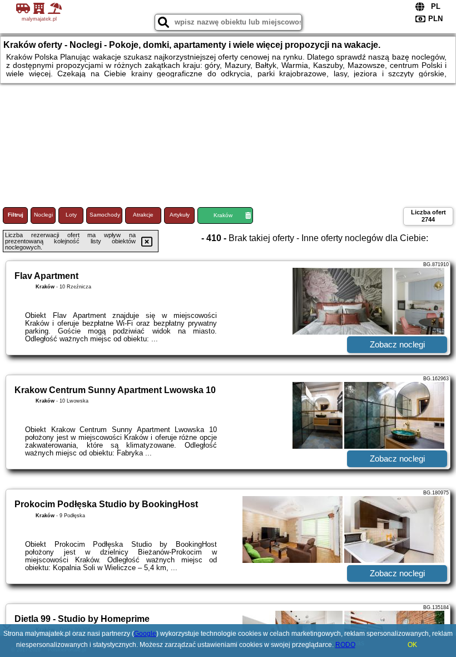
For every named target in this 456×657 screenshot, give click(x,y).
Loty (71, 215)
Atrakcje (143, 215)
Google (145, 634)
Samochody (105, 215)
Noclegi (43, 215)
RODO (345, 645)
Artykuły (180, 215)
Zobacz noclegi (397, 344)
